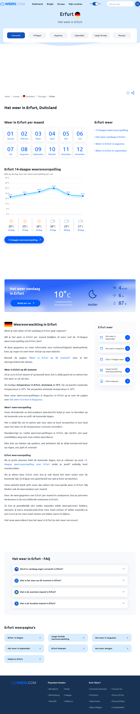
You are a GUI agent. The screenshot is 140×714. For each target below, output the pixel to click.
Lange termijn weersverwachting (60, 637)
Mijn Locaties (75, 3)
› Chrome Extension (98, 689)
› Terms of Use (117, 695)
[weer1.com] (12, 3)
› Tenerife (52, 701)
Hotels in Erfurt (15, 659)
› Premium (93, 695)
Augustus (58, 35)
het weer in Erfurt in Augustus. (26, 399)
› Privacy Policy (118, 701)
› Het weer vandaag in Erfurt (109, 136)
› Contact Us (116, 689)
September (79, 35)
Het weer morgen (103, 648)
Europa (61, 3)
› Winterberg (54, 695)
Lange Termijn (101, 35)
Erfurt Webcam (58, 648)
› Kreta (67, 689)
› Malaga (68, 695)
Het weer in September (19, 648)
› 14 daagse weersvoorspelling (111, 130)
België (50, 3)
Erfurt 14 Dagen (15, 637)
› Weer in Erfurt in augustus (109, 143)
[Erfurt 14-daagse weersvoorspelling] (46, 197)
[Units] (95, 3)
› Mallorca (68, 701)
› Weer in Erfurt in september (110, 150)
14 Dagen (37, 35)
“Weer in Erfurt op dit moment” (50, 357)
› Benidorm (53, 689)
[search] (137, 4)
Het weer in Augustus (105, 637)
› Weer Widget (95, 707)
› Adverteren (94, 701)
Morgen (122, 35)
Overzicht (16, 35)
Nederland (37, 3)
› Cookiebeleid (117, 707)
